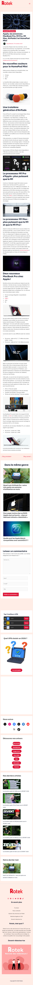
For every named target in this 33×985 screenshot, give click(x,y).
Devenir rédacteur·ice (16, 919)
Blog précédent (6, 456)
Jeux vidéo (16, 755)
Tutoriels (16, 767)
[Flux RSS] (14, 729)
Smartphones (16, 747)
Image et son (16, 751)
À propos (16, 907)
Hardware (12, 31)
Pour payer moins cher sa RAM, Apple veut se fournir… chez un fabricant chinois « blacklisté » (15, 515)
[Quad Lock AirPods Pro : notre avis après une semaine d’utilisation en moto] (12, 868)
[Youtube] (15, 898)
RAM (10, 195)
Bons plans (16, 763)
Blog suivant (28, 456)
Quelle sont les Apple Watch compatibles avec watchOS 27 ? (15, 539)
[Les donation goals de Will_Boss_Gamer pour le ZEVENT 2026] (12, 814)
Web (16, 759)
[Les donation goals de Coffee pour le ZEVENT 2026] (12, 784)
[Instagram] (9, 724)
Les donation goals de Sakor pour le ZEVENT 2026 (16, 851)
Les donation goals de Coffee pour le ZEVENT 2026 (16, 791)
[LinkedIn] (23, 724)
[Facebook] (14, 724)
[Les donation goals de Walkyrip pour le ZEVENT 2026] (12, 831)
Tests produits (16, 743)
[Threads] (18, 724)
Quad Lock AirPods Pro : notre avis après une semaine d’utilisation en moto (15, 487)
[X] (5, 724)
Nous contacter (16, 910)
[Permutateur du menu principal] (29, 3)
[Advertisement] (16, 695)
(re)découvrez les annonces (10, 60)
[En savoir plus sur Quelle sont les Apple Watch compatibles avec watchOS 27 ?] (16, 528)
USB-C (6, 298)
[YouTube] (28, 724)
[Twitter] (13, 898)
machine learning (24, 250)
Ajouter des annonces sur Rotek (16, 913)
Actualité (6, 31)
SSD (10, 416)
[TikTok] (18, 729)
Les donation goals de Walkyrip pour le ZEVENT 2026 (16, 837)
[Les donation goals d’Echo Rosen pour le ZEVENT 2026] (12, 798)
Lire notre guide (16, 670)
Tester (26, 618)
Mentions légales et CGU (16, 916)
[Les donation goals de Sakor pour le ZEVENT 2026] (12, 845)
